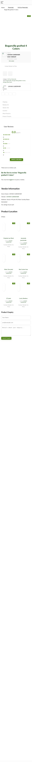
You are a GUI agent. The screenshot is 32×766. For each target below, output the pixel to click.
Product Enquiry (7, 116)
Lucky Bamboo (23, 298)
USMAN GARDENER (13, 54)
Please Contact (8, 248)
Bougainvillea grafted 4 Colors (19, 80)
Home (3, 7)
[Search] (29, 2)
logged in (12, 179)
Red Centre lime (23, 269)
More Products (6, 113)
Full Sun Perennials (23, 7)
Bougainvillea (8, 80)
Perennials (10, 7)
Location (5, 110)
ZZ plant (8, 298)
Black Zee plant (8, 269)
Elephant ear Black (8, 238)
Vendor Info (6, 107)
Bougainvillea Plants (7, 82)
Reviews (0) (6, 105)
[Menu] (2, 2)
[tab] (16, 102)
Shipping (5, 102)
